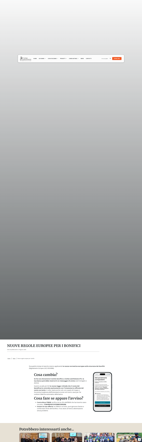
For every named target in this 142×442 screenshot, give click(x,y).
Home (35, 58)
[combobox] (105, 58)
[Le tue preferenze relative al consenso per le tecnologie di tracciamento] (139, 439)
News (82, 58)
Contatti (88, 58)
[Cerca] (110, 58)
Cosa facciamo (52, 58)
